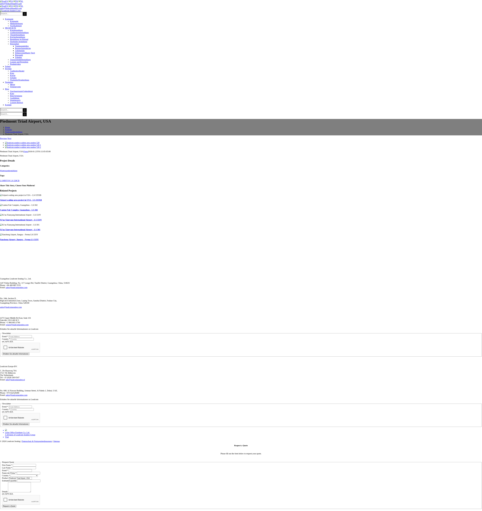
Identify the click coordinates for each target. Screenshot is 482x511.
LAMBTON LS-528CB (9, 181)
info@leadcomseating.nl (15, 380)
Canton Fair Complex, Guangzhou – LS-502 (19, 210)
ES (12, 1)
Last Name (7, 468)
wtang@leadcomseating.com (17, 325)
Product (5, 478)
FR (16, 1)
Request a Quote (9, 506)
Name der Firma (9, 473)
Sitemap (56, 441)
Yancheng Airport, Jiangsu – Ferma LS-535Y (19, 240)
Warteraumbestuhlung (8, 171)
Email (5, 336)
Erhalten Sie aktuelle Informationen (15, 354)
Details (5, 492)
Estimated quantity (9, 481)
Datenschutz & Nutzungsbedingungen (37, 441)
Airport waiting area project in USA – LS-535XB (21, 200)
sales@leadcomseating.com (11, 4)
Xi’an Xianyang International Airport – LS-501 (20, 230)
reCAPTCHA (7, 341)
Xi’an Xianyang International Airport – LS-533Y (21, 220)
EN (6, 1)
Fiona (25, 151)
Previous (3, 138)
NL (21, 1)
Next (9, 138)
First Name (7, 465)
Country (6, 339)
